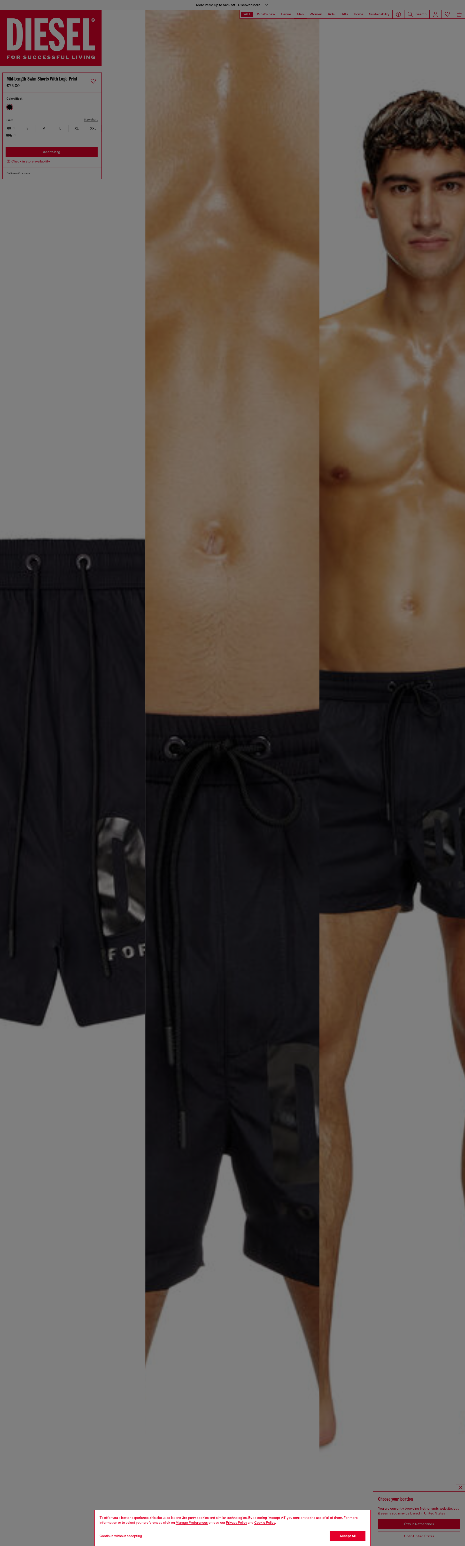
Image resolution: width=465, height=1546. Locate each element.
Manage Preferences (192, 1522)
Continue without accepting (121, 1536)
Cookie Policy (264, 1522)
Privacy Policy (236, 1522)
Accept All (348, 1536)
